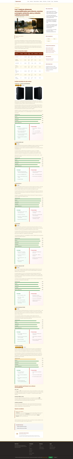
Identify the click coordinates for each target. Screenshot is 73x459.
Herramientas (56, 1)
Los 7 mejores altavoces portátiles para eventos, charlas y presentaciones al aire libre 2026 (51, 30)
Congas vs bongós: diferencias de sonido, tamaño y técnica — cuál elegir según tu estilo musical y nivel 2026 (51, 12)
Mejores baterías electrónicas (50, 50)
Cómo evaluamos (41, 448)
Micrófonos (44, 1)
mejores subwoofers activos (22, 426)
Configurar (55, 457)
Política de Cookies (52, 448)
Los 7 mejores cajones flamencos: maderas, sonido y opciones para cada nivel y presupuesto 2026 (51, 16)
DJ (29, 447)
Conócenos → (48, 70)
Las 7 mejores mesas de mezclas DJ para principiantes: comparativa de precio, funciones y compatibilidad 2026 (51, 21)
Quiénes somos (41, 447)
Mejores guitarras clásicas (49, 47)
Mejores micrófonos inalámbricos (50, 51)
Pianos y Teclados (36, 1)
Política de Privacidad (52, 447)
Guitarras (31, 1)
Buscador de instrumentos (50, 58)
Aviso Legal (51, 445)
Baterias (30, 445)
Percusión (30, 451)
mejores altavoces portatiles (22, 428)
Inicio (28, 1)
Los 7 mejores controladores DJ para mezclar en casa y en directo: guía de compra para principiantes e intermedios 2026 (51, 26)
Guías (52, 1)
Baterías (41, 1)
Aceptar (51, 457)
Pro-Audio (48, 1)
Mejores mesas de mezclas (50, 52)
